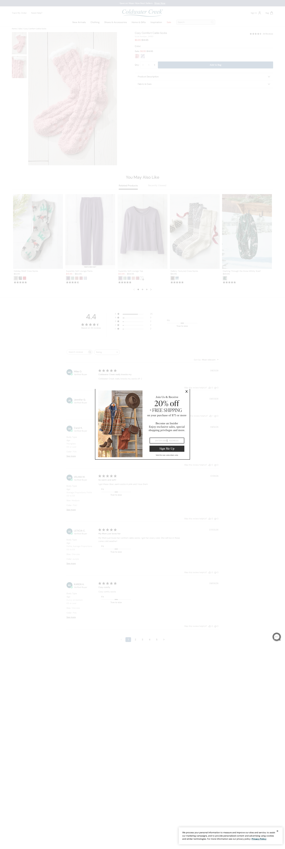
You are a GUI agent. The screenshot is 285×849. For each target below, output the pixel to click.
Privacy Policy (259, 839)
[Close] (277, 831)
